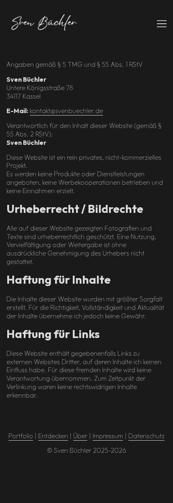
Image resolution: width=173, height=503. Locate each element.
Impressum (108, 436)
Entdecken (53, 436)
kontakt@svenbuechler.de (66, 111)
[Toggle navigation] (162, 24)
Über (80, 436)
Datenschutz (146, 436)
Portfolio (20, 436)
